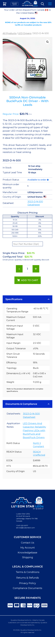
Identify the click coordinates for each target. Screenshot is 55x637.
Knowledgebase (27, 552)
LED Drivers (24, 33)
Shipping (27, 557)
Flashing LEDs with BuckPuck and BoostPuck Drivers (34, 434)
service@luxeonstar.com (25, 528)
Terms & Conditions (27, 572)
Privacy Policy (27, 583)
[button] (47, 41)
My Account (27, 547)
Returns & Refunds (27, 577)
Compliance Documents (27, 588)
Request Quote (14, 4)
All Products (9, 33)
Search (42, 4)
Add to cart (29, 280)
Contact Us (27, 542)
